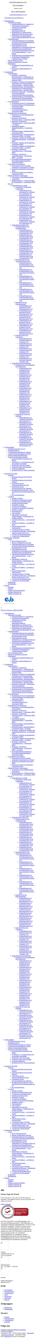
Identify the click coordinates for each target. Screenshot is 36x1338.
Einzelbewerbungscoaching (20, 503)
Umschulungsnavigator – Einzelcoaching (19, 527)
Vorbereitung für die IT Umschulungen (23, 103)
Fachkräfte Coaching (18, 505)
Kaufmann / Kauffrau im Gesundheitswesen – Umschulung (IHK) (22, 151)
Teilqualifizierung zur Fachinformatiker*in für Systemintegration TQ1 (26, 231)
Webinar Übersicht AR (14, 594)
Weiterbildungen (9, 21)
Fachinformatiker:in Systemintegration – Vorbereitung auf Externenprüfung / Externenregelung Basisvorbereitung (23, 98)
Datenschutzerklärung (7, 1335)
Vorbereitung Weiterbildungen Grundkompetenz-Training (20, 58)
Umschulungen (8, 72)
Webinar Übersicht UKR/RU (16, 590)
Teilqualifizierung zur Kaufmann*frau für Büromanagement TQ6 (26, 332)
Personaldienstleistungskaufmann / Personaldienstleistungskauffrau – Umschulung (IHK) (22, 160)
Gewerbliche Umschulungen (16, 164)
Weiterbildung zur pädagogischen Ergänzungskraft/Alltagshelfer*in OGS (23, 36)
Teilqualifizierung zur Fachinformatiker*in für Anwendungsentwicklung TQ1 (26, 265)
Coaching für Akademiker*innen (21, 501)
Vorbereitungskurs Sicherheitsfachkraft (23, 55)
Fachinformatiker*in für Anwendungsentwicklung (23, 260)
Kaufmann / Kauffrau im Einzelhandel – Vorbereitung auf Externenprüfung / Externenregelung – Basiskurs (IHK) (23, 83)
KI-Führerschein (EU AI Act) (16, 449)
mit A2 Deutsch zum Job (15, 60)
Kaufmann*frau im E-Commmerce (22, 336)
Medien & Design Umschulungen (18, 175)
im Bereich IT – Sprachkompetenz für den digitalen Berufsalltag (23, 463)
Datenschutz (8, 1296)
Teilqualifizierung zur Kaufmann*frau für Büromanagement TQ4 (26, 322)
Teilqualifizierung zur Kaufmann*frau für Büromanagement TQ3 (26, 317)
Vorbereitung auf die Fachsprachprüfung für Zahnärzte (21, 487)
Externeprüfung (12, 73)
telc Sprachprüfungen (18, 495)
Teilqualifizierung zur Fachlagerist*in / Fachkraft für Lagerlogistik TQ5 (27, 211)
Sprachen (11, 475)
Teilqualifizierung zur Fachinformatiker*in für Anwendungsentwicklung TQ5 (26, 291)
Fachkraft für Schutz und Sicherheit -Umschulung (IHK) (22, 173)
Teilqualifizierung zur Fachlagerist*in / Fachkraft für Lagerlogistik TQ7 (27, 221)
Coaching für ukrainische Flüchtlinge (22, 508)
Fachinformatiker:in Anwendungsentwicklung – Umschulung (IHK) (20, 109)
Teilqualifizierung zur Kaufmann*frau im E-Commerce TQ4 (25, 355)
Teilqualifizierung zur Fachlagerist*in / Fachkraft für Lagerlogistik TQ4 (27, 206)
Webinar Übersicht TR (14, 592)
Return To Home (6, 1204)
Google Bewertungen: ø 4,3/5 (18, 14)
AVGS (10, 539)
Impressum (7, 1298)
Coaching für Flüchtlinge (19, 506)
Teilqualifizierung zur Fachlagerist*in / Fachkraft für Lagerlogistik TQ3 (27, 202)
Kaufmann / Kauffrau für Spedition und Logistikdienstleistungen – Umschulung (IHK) (23, 139)
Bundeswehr (12, 582)
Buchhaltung (12, 63)
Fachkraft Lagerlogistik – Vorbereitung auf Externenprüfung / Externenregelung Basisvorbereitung (23, 93)
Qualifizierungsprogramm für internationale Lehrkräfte (20, 26)
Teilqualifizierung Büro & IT (20, 225)
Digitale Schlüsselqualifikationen (17, 455)
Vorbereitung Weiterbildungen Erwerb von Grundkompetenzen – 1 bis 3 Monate (23, 52)
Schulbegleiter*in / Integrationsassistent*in (18, 30)
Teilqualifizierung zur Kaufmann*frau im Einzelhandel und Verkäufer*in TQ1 (25, 370)
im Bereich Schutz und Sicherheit (21, 467)
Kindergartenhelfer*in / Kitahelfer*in (22, 24)
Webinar (10, 589)
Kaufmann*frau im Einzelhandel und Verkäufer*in (25, 365)
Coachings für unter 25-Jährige (21, 529)
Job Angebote (8, 1290)
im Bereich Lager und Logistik (21, 465)
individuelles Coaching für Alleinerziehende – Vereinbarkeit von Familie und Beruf (23, 516)
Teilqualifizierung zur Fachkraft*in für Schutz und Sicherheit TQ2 (26, 424)
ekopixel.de (7, 1336)
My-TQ (10, 184)
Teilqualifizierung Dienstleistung (21, 363)
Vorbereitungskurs (13, 39)
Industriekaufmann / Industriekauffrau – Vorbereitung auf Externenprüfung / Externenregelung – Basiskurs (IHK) (23, 88)
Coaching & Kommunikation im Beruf (19, 454)
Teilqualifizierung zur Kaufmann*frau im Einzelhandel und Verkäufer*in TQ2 (25, 377)
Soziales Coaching (17, 498)
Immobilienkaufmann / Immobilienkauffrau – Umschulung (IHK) (22, 127)
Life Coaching (16, 513)
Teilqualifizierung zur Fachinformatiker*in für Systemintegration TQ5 (26, 251)
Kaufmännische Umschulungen (17, 113)
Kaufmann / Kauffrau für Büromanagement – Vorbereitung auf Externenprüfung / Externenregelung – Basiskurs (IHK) (23, 77)
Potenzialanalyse (17, 511)
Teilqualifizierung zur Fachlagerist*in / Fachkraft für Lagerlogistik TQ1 (27, 192)
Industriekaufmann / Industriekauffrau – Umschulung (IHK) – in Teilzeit (23, 135)
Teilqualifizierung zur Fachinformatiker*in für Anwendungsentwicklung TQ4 (26, 285)
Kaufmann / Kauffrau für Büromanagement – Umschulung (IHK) (23, 118)
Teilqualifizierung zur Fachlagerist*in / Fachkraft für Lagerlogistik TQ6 (27, 216)
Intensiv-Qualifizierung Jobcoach (17, 62)
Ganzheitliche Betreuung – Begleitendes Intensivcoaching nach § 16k (23, 532)
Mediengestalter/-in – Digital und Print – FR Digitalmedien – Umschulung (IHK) (23, 181)
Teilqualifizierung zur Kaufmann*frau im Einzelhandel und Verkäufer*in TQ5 (25, 397)
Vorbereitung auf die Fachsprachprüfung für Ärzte (20, 484)
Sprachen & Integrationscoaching (18, 457)
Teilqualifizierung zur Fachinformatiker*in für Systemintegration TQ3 (26, 241)
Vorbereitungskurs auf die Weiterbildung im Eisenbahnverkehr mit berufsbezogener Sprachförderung (23, 47)
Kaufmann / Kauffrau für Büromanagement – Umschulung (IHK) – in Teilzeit (23, 123)
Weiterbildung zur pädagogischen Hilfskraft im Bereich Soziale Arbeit (22, 33)
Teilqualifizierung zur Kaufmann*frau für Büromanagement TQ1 (26, 307)
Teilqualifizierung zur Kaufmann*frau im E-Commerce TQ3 (25, 350)
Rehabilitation (12, 584)
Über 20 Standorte (18, 5)
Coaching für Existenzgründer (20, 536)
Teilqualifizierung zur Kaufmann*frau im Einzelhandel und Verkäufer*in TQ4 (25, 390)
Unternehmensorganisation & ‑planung (19, 452)
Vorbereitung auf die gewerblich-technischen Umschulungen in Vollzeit (23, 166)
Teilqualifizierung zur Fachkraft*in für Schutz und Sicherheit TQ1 (26, 419)
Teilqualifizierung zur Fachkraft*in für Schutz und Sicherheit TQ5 (26, 439)
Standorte (11, 587)
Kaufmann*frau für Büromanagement (21, 303)
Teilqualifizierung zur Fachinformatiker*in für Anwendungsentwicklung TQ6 (26, 298)
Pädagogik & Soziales (14, 22)
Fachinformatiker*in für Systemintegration (22, 227)
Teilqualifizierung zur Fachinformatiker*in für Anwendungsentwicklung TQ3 (26, 278)
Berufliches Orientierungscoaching (22, 500)
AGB (6, 1295)
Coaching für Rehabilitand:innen (21, 534)
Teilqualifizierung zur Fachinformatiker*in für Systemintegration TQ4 (26, 246)
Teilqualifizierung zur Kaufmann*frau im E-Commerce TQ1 (25, 340)
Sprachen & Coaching (10, 473)
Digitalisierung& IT (14, 450)
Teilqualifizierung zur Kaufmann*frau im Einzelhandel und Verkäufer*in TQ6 (25, 403)
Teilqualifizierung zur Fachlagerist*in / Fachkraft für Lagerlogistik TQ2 (27, 197)
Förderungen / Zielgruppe (11, 538)
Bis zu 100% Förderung (18, 11)
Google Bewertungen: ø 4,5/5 (18, 2)
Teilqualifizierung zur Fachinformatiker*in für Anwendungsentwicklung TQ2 (26, 272)
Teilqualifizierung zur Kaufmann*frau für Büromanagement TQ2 (26, 312)
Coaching (11, 496)
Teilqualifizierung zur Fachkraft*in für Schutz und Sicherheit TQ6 (26, 444)
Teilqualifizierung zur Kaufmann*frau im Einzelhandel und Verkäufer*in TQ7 (25, 410)
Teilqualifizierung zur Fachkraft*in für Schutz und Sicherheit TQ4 (26, 434)
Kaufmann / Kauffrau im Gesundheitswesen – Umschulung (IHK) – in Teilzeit (22, 155)
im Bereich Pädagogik (18, 468)
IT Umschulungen (13, 101)
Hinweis (6, 1300)
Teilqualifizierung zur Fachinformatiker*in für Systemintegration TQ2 (26, 236)
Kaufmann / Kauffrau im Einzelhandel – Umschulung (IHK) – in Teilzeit (23, 146)
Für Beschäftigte (9, 447)
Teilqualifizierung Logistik (19, 185)
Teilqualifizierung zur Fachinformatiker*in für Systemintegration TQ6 (26, 256)
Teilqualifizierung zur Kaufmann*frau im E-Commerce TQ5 (25, 360)
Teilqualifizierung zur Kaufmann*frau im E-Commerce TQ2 (25, 345)
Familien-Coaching (17, 510)
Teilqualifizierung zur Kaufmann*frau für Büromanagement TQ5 (26, 327)
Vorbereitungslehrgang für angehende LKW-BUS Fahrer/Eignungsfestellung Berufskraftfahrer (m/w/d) (23, 42)
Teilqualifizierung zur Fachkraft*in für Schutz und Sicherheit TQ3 (26, 429)
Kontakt (6, 585)
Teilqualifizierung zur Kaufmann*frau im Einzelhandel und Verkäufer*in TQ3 (25, 384)
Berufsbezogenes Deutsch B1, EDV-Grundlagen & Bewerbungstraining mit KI (23, 491)
